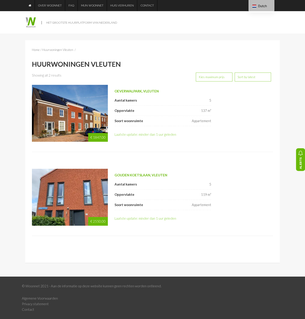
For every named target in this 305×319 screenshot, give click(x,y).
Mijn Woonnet (92, 5)
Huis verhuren (122, 5)
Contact (147, 5)
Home (36, 50)
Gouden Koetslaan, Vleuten (141, 175)
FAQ (71, 5)
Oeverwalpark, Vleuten (137, 91)
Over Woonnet (50, 5)
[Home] (30, 5)
